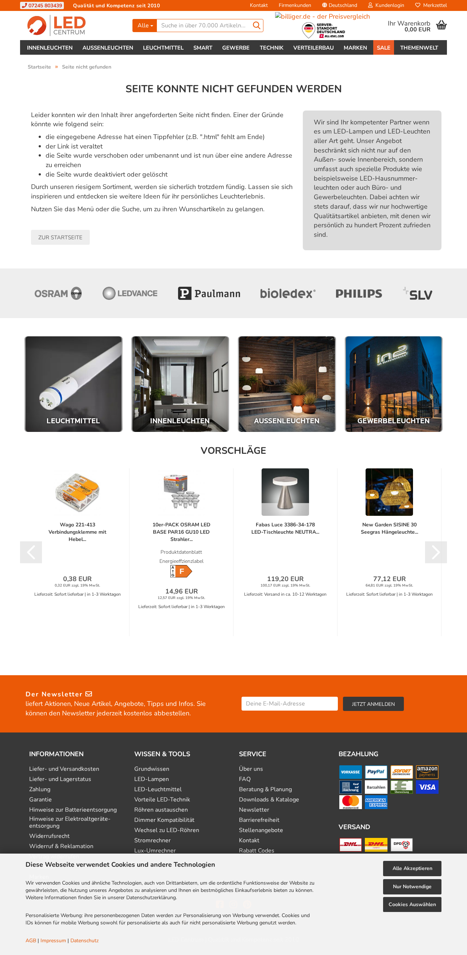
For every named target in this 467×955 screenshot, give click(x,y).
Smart (202, 47)
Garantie (40, 799)
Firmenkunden (295, 5)
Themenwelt (419, 47)
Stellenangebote (261, 830)
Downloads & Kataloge (269, 799)
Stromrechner (152, 840)
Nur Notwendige (412, 886)
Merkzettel (433, 5)
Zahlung (39, 789)
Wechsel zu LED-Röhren (166, 830)
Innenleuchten (50, 47)
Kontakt (259, 5)
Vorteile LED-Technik (162, 799)
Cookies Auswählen (412, 904)
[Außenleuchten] (287, 384)
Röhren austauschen (161, 810)
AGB (31, 940)
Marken (355, 47)
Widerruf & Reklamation (61, 846)
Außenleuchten (107, 47)
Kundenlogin (388, 5)
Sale (383, 47)
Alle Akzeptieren (412, 868)
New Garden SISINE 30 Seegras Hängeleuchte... (389, 528)
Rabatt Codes (256, 850)
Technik (271, 47)
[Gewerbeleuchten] (394, 384)
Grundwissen (151, 769)
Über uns (251, 769)
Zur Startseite (60, 237)
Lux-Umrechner (155, 850)
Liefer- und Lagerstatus (60, 779)
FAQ (245, 779)
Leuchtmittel (163, 47)
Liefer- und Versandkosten (64, 769)
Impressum (53, 940)
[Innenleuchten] (180, 384)
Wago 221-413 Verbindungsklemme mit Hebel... (77, 532)
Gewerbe (236, 47)
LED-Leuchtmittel (158, 789)
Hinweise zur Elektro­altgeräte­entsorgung (70, 823)
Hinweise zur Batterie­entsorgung (73, 810)
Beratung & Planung (265, 789)
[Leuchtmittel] (73, 384)
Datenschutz (84, 940)
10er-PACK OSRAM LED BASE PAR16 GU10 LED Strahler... (182, 532)
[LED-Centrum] (73, 25)
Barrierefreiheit (259, 820)
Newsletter (254, 810)
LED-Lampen (151, 779)
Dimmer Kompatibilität (164, 820)
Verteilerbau (313, 47)
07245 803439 (44, 5)
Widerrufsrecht (49, 836)
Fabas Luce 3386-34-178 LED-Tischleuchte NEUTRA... (285, 528)
